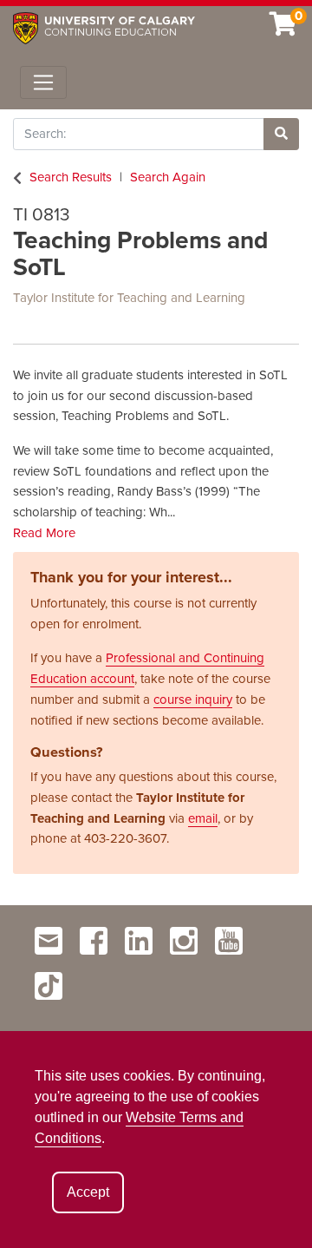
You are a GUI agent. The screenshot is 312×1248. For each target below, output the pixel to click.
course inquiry (192, 699)
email (203, 818)
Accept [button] (88, 1192)
